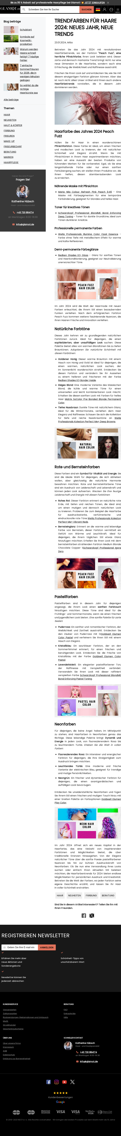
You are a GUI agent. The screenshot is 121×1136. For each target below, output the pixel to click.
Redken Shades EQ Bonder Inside (77, 380)
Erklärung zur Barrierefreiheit (16, 1058)
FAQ (66, 1009)
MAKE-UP (9, 141)
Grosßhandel (9, 1025)
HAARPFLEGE (11, 162)
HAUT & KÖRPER (13, 125)
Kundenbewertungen (60, 1097)
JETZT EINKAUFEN (95, 2)
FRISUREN (9, 136)
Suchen (87, 9)
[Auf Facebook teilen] (84, 917)
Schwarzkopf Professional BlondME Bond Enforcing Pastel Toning (89, 677)
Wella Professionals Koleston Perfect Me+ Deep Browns (89, 419)
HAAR (7, 114)
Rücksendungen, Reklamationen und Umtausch (25, 1017)
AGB (5, 1051)
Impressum (8, 1047)
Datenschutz (9, 1054)
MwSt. (5, 1021)
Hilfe (66, 1017)
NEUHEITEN (10, 120)
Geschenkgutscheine (13, 1028)
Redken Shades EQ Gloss (73, 255)
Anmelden (47, 947)
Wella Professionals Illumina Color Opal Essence (88, 234)
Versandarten (9, 1009)
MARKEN (8, 157)
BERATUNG (10, 152)
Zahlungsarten (10, 1013)
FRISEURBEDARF (13, 146)
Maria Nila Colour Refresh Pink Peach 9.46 (85, 192)
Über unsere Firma (12, 1043)
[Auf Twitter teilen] (91, 917)
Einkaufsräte (70, 1013)
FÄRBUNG (9, 130)
